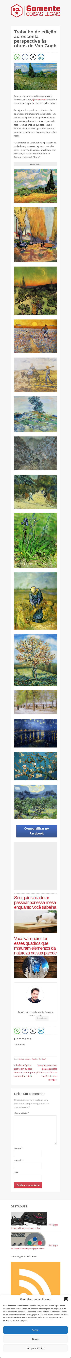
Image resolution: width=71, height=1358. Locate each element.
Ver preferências (35, 1348)
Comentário (21, 1112)
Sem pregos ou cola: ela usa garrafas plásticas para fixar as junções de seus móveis (46, 1072)
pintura (28, 1059)
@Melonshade (39, 99)
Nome (18, 1148)
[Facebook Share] (25, 57)
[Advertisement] (42, 866)
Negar (35, 1339)
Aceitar (35, 1330)
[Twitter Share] (33, 57)
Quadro (34, 1059)
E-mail (18, 1160)
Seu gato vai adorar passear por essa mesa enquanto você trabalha (35, 902)
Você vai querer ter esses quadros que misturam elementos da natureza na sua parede (35, 945)
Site (16, 1172)
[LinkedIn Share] (41, 57)
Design (21, 1059)
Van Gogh (42, 1059)
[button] (66, 1299)
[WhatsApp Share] (17, 57)
